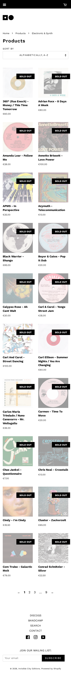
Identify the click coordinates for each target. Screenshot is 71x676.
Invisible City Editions (29, 668)
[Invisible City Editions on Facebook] (28, 638)
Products (20, 33)
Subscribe (53, 658)
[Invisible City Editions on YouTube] (43, 638)
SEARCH (35, 625)
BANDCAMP (35, 620)
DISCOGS (35, 615)
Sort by (8, 48)
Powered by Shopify (51, 668)
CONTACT (35, 630)
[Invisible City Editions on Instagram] (35, 638)
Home (6, 33)
